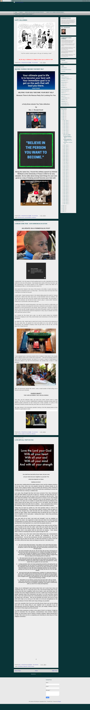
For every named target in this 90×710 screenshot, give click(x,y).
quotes (62, 96)
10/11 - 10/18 (65, 146)
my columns (63, 87)
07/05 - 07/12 (65, 166)
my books (63, 85)
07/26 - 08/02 (65, 162)
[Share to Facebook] (44, 62)
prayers (62, 92)
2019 (63, 205)
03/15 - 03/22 (65, 189)
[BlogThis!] (41, 62)
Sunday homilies (31, 666)
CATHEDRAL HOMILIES (22, 666)
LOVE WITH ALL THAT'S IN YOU (24, 440)
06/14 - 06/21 (65, 170)
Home (16, 12)
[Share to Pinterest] (45, 62)
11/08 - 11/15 (65, 130)
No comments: (35, 62)
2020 (63, 119)
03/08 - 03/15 (65, 190)
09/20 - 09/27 (65, 150)
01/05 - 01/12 (65, 203)
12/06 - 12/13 (65, 124)
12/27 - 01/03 (65, 120)
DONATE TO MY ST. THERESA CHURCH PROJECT (24, 14)
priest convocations (64, 94)
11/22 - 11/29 (65, 127)
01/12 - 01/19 (65, 202)
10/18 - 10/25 (65, 145)
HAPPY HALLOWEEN (21, 20)
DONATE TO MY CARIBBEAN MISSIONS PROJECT (55, 12)
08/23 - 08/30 (65, 156)
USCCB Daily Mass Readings (66, 69)
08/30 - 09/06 (65, 155)
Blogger (59, 701)
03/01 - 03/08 (65, 192)
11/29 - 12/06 (65, 126)
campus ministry (64, 77)
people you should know (26, 433)
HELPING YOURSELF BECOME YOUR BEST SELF (29, 69)
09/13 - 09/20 (65, 152)
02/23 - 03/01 (65, 193)
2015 (63, 211)
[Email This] (40, 62)
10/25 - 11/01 (65, 133)
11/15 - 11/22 (65, 129)
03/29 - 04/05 (65, 186)
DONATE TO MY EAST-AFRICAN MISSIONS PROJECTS (34, 12)
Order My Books (64, 67)
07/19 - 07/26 (65, 163)
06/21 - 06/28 (65, 169)
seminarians (63, 101)
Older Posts (54, 670)
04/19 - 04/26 (65, 182)
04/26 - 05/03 (65, 180)
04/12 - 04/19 (65, 183)
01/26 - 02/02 (65, 199)
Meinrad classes (64, 82)
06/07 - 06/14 (65, 172)
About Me (21, 12)
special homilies (64, 103)
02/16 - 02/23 (65, 195)
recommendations (28, 217)
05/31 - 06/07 (65, 173)
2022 (63, 116)
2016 (63, 209)
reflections (34, 217)
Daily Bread (63, 71)
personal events (21, 217)
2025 (63, 112)
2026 (63, 110)
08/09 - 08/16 (65, 159)
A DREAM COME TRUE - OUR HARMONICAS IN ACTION (31, 223)
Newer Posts (18, 670)
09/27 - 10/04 (65, 149)
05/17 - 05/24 (65, 176)
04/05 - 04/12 (65, 185)
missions (19, 433)
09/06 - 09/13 (65, 153)
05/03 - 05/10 (65, 179)
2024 (63, 113)
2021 (63, 117)
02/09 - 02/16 (65, 196)
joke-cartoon (63, 80)
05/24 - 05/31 (65, 175)
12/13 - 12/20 (65, 123)
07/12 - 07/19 (65, 165)
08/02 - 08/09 (65, 160)
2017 (63, 208)
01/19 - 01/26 (65, 200)
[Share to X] (42, 62)
